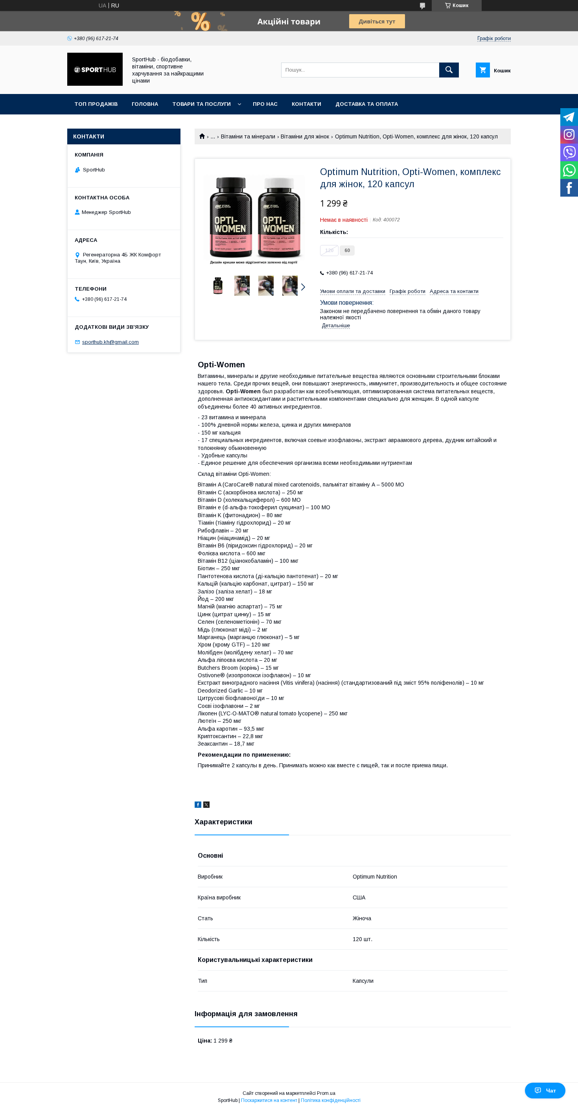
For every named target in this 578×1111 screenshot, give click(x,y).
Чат (551, 1090)
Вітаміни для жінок (305, 136)
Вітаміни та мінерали (248, 136)
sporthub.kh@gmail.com (110, 342)
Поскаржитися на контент (269, 1100)
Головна (145, 104)
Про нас (265, 104)
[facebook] (198, 806)
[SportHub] (95, 84)
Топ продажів (96, 104)
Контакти (306, 104)
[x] (206, 806)
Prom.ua (326, 1093)
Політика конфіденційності (331, 1100)
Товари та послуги (201, 104)
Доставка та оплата (366, 104)
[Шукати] (449, 70)
